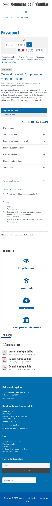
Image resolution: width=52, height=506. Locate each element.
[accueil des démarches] (24, 40)
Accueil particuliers (9, 57)
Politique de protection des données (16, 449)
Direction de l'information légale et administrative (18, 235)
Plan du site (6, 446)
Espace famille (26, 288)
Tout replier (26, 122)
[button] (24, 128)
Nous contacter (8, 399)
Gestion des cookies (10, 451)
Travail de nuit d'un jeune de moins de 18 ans (24, 220)
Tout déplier (40, 122)
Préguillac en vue (26, 268)
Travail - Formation (26, 57)
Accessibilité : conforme (11, 441)
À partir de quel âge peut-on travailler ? (22, 194)
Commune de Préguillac (30, 4)
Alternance (11, 207)
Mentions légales (8, 444)
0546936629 (17, 395)
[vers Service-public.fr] (31, 51)
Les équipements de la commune (26, 327)
